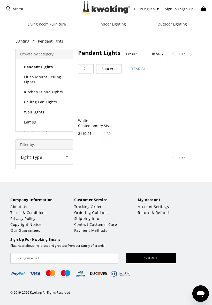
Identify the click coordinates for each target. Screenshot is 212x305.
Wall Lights (34, 112)
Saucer (110, 68)
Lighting (22, 41)
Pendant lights (50, 41)
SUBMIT (151, 258)
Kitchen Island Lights (43, 91)
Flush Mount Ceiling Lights (42, 79)
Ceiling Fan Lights (40, 102)
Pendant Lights (38, 66)
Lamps (30, 122)
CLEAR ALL (138, 68)
